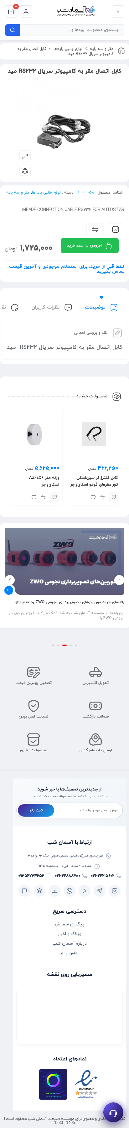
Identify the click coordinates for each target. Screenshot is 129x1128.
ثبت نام (36, 810)
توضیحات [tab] (96, 307)
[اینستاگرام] (115, 891)
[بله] (24, 891)
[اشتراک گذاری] (25, 170)
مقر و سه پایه (101, 48)
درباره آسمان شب (70, 944)
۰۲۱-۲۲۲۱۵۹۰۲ (102, 876)
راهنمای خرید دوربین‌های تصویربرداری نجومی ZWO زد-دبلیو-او (69, 602)
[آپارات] (84, 891)
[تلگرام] (100, 891)
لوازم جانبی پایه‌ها (68, 48)
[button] (113, 497)
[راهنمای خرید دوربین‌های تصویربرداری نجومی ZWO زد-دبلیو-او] (64, 561)
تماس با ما (69, 953)
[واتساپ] (69, 891)
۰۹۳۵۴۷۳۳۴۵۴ (31, 876)
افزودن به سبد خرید (84, 245)
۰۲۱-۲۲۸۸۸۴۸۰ (67, 876)
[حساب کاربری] (26, 11)
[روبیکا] (39, 891)
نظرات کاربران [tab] (46, 307)
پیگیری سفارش (69, 924)
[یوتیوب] (54, 891)
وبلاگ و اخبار (69, 934)
